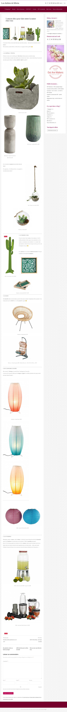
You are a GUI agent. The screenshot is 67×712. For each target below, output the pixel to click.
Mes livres (48, 9)
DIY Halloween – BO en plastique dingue (54, 86)
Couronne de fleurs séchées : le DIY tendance (55, 88)
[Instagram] (52, 3)
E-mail (17, 680)
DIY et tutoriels (41, 9)
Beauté (13, 9)
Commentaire (5, 661)
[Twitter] (50, 3)
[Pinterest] (54, 3)
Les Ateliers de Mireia (10, 3)
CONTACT (28, 9)
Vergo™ (45, 709)
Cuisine (34, 9)
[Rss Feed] (46, 3)
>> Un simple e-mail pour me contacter (54, 33)
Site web (30, 680)
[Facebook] (48, 3)
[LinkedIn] (58, 3)
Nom (4, 680)
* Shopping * (7, 9)
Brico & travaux (20, 9)
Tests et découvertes (57, 9)
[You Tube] (56, 3)
